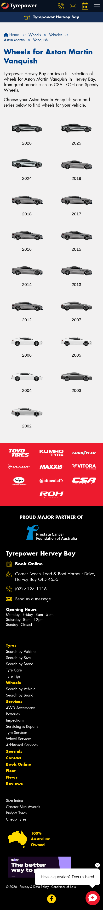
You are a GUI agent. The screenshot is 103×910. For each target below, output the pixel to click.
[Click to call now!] (61, 6)
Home (13, 34)
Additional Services (22, 745)
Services (14, 701)
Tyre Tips (13, 676)
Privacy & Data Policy (34, 887)
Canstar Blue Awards (23, 806)
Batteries (13, 714)
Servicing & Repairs (22, 726)
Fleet (11, 770)
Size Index (14, 800)
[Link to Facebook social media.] (51, 898)
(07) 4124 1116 (31, 589)
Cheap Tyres (16, 819)
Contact (13, 757)
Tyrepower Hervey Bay (55, 17)
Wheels (13, 682)
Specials (14, 751)
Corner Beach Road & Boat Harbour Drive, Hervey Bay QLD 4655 (55, 576)
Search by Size (18, 657)
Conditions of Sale (63, 887)
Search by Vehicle (20, 651)
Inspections (15, 720)
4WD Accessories (20, 707)
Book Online (18, 764)
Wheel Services (18, 738)
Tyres (11, 645)
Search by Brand (19, 663)
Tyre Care (14, 670)
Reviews (14, 783)
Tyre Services (16, 732)
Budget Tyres (16, 813)
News (11, 777)
